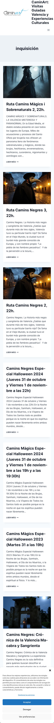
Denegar (27, 709)
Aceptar (27, 702)
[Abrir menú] (48, 30)
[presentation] (27, 82)
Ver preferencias (27, 716)
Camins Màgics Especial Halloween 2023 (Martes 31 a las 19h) (25, 539)
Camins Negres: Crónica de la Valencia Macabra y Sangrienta (27, 640)
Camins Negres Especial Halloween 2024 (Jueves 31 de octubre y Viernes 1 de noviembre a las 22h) (26, 379)
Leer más (12, 162)
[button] (50, 670)
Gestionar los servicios (26, 695)
